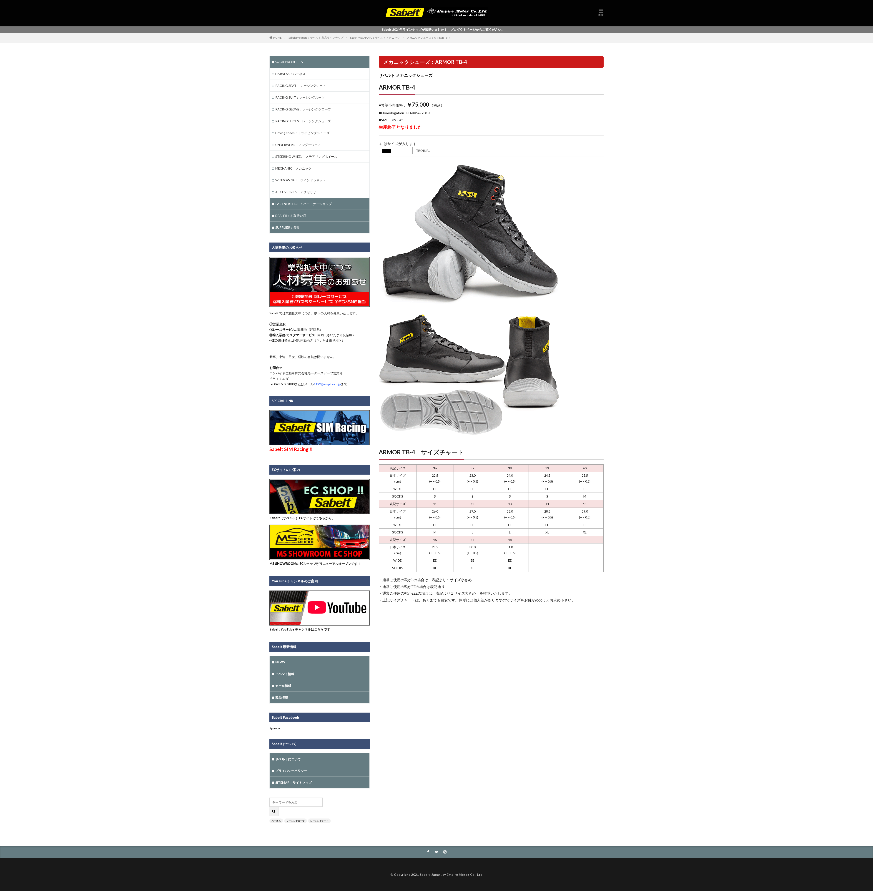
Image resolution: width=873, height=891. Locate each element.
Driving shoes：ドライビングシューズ (302, 133)
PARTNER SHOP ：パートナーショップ (303, 204)
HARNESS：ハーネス (290, 74)
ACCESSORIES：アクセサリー (297, 192)
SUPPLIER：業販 (287, 227)
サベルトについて (288, 759)
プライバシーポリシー (291, 771)
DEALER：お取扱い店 (290, 216)
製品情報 (281, 697)
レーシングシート (319, 820)
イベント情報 (284, 674)
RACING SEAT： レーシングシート (300, 86)
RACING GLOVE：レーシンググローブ (303, 109)
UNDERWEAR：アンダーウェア (298, 145)
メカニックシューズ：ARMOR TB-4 (428, 37)
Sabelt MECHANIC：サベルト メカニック (375, 37)
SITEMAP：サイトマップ (293, 782)
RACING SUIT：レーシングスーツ (300, 97)
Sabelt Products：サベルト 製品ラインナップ (315, 37)
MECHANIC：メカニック (293, 168)
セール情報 (283, 686)
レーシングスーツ (295, 820)
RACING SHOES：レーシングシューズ (303, 121)
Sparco (274, 728)
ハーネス (276, 820)
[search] (273, 811)
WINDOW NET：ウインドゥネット (300, 180)
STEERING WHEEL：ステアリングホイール (306, 156)
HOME (277, 37)
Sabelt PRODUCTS (289, 62)
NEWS (280, 662)
